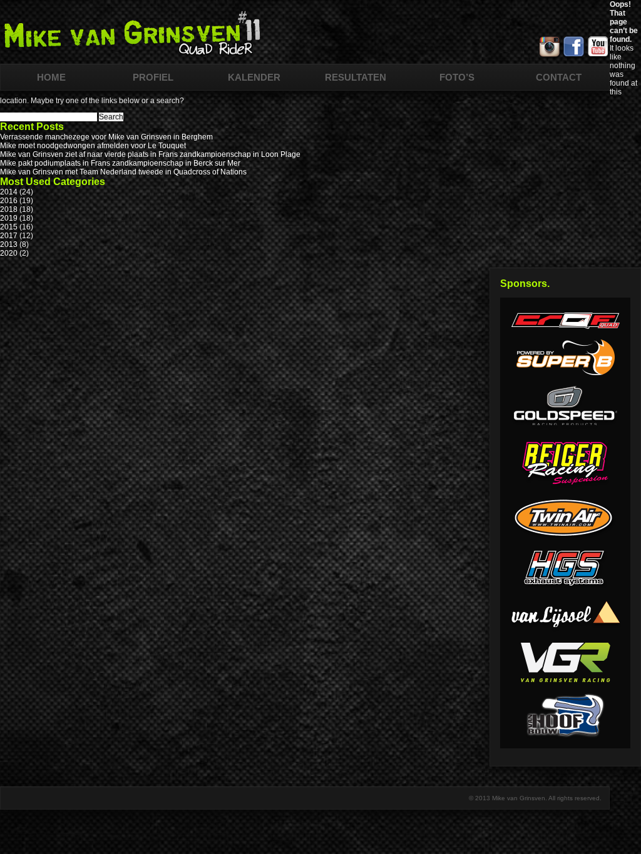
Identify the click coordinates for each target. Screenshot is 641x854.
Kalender (254, 77)
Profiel (153, 77)
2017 (9, 235)
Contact (559, 77)
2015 (9, 227)
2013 (9, 244)
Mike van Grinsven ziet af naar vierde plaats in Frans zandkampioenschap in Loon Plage (150, 154)
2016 (9, 200)
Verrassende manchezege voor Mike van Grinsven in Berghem (106, 137)
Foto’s (456, 77)
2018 (9, 209)
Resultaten (355, 77)
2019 (9, 218)
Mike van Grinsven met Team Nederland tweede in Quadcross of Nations (123, 172)
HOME (51, 77)
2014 (9, 192)
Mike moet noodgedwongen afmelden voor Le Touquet (93, 145)
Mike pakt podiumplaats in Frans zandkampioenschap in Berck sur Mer (120, 163)
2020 (9, 253)
